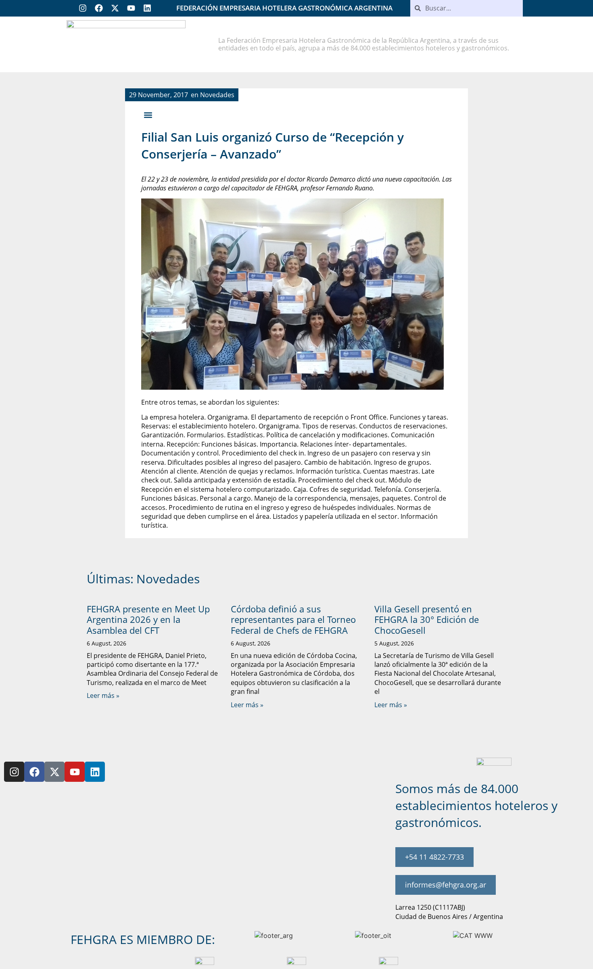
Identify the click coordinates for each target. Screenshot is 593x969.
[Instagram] (83, 8)
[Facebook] (99, 8)
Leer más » (103, 695)
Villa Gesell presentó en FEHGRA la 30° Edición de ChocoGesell (426, 619)
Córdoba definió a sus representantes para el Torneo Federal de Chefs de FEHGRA (293, 619)
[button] (148, 115)
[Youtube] (131, 8)
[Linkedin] (147, 8)
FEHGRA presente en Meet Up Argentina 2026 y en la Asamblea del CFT (148, 619)
